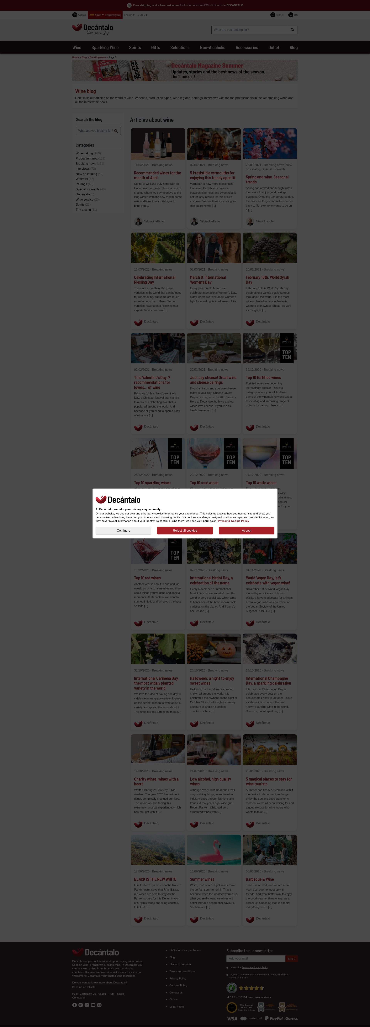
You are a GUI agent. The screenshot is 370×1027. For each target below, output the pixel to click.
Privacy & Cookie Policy (233, 520)
